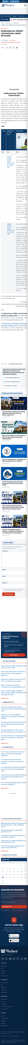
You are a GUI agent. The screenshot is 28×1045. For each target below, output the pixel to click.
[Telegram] (25, 958)
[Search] (26, 16)
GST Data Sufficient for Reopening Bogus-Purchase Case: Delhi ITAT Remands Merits (14, 737)
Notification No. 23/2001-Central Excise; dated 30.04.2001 (12, 33)
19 (10, 874)
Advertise (3, 1021)
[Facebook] (2, 958)
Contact (3, 1023)
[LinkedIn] (13, 958)
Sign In (23, 1)
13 (13, 871)
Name (4, 569)
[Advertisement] (14, 72)
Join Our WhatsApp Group (12, 377)
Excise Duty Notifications (16, 364)
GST (2, 968)
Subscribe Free (7, 906)
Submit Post (15, 1)
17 (2, 874)
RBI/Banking (4, 987)
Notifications (16, 23)
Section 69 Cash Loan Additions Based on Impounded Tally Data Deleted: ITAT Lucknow (14, 777)
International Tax (5, 976)
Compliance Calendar (6, 1006)
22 (21, 874)
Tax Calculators (5, 1009)
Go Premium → (14, 655)
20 (14, 874)
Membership (4, 1025)
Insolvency (3, 990)
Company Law (4, 982)
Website (4, 583)
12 (10, 871)
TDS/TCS (3, 973)
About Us (3, 1016)
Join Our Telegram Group (12, 381)
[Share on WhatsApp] (13, 47)
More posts (4, 698)
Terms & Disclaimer (13, 1036)
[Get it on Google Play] (14, 936)
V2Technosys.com (5, 1033)
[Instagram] (17, 958)
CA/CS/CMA (4, 992)
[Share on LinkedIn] (10, 47)
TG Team (5, 40)
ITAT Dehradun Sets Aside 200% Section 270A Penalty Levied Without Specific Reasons (13, 724)
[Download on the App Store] (14, 940)
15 (21, 871)
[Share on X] (6, 47)
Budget (14, 16)
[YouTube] (10, 958)
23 (25, 874)
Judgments (4, 1004)
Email (4, 576)
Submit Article (4, 1018)
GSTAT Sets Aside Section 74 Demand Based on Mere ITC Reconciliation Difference (13, 673)
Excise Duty (8, 23)
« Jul (2, 883)
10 (2, 871)
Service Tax (21, 16)
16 (25, 871)
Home (2, 16)
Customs (3, 971)
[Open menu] (25, 5)
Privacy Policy (4, 1036)
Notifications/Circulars (14, 42)
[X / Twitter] (6, 958)
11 (6, 871)
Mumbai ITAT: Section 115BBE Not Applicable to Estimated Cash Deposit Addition (13, 716)
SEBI (2, 985)
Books (6, 1)
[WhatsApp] (21, 958)
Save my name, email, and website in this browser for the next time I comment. (14, 590)
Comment (5, 551)
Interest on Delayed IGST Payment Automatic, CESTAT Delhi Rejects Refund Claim (13, 709)
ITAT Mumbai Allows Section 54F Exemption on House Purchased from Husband (12, 761)
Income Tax (8, 16)
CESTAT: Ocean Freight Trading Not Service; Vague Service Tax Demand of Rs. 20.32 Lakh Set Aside (14, 693)
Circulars (3, 1001)
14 (17, 871)
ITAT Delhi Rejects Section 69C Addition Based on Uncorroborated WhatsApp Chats (13, 769)
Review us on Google (11, 385)
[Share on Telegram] (17, 47)
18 (6, 874)
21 (17, 874)
